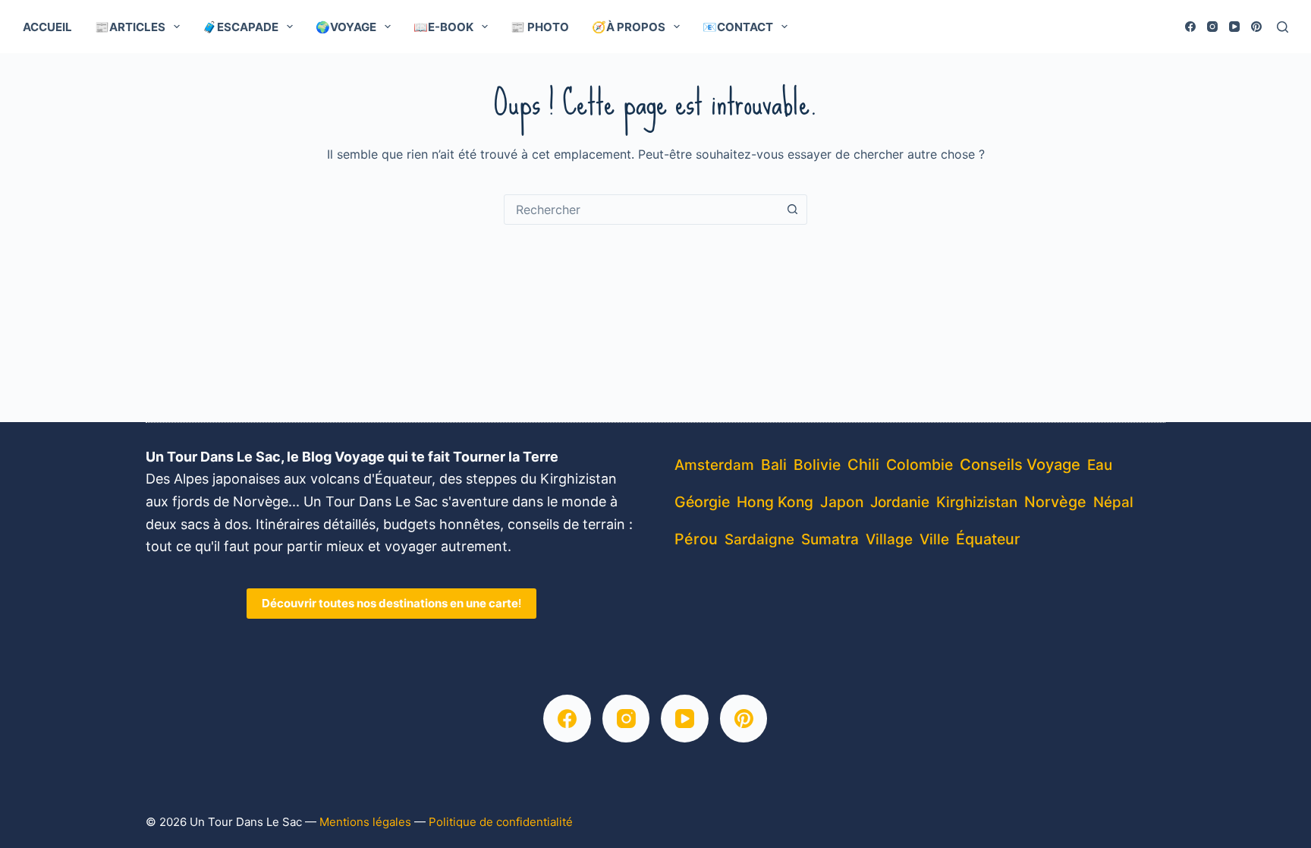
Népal (1113, 502)
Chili (863, 465)
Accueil (47, 27)
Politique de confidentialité (501, 822)
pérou (696, 539)
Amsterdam (714, 465)
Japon (841, 502)
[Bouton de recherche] (792, 209)
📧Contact (738, 27)
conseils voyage (1020, 464)
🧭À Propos (628, 27)
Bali (774, 465)
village (889, 539)
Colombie (919, 465)
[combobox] (641, 209)
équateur (988, 539)
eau (1099, 465)
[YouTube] (1234, 26)
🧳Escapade (240, 27)
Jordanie (899, 502)
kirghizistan (976, 502)
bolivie (817, 465)
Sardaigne (759, 539)
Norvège (1055, 502)
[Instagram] (1212, 26)
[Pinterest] (1256, 26)
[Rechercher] (1282, 27)
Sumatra (830, 539)
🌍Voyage (346, 27)
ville (934, 539)
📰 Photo (540, 27)
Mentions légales (365, 822)
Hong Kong (775, 502)
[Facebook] (1190, 26)
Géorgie (702, 502)
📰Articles (130, 27)
